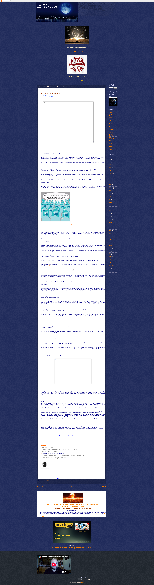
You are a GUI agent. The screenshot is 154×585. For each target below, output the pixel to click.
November (110, 170)
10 (105, 513)
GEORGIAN (111, 121)
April (109, 162)
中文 (109, 151)
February (110, 165)
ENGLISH (69, 145)
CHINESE (55, 548)
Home (72, 486)
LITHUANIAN (111, 132)
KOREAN (110, 131)
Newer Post (40, 486)
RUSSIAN (88, 548)
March (110, 164)
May (109, 161)
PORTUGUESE (111, 138)
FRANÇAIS (68, 504)
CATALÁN (110, 112)
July (109, 158)
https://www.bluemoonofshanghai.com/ (65, 435)
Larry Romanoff (64, 478)
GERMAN (110, 123)
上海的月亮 (47, 6)
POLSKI (110, 137)
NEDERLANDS (111, 134)
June (110, 159)
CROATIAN (111, 115)
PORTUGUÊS (81, 548)
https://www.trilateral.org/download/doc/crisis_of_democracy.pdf (53, 453)
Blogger (82, 582)
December (110, 168)
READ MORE (42, 516)
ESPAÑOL (67, 548)
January (110, 167)
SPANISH (110, 146)
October (110, 171)
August (110, 156)
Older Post (103, 486)
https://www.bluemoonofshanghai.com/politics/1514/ (50, 458)
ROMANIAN (111, 140)
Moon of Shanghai (81, 478)
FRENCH (110, 120)
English (110, 118)
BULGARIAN (111, 111)
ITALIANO (110, 128)
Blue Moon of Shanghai (72, 478)
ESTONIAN (111, 117)
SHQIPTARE (111, 143)
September (111, 173)
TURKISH (110, 149)
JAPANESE (111, 129)
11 (40, 514)
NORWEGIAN (74, 145)
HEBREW (110, 126)
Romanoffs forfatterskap (45, 426)
